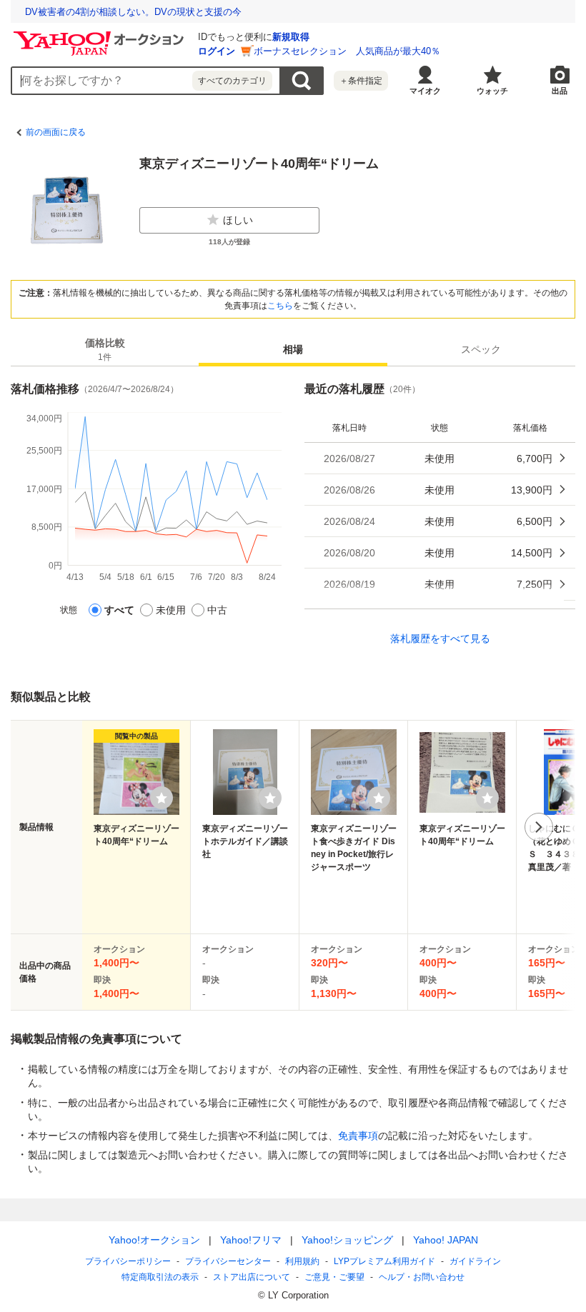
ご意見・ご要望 (334, 1277)
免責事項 (358, 1135)
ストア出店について (251, 1277)
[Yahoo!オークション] (101, 35)
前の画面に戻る (56, 132)
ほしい (238, 220)
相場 (293, 349)
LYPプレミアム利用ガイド (384, 1261)
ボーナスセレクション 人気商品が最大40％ (347, 51)
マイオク (425, 90)
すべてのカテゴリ (232, 81)
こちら (280, 306)
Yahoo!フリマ (251, 1240)
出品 (559, 90)
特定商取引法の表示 (160, 1277)
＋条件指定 (360, 81)
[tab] (105, 349)
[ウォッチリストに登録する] (161, 797)
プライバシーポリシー (128, 1261)
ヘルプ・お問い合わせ (422, 1277)
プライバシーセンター (228, 1261)
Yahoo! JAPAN (445, 1240)
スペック (481, 349)
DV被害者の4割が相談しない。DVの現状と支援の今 (133, 11)
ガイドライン (475, 1261)
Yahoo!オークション (154, 1240)
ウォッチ (492, 90)
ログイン (216, 51)
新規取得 (290, 36)
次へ (539, 827)
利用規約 (302, 1261)
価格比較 (105, 349)
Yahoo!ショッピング (347, 1240)
